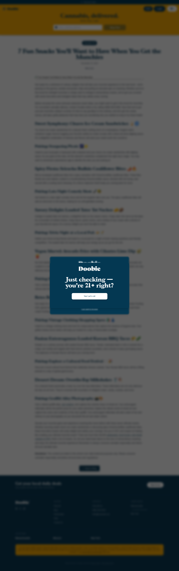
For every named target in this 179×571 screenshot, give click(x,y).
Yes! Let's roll (89, 296)
